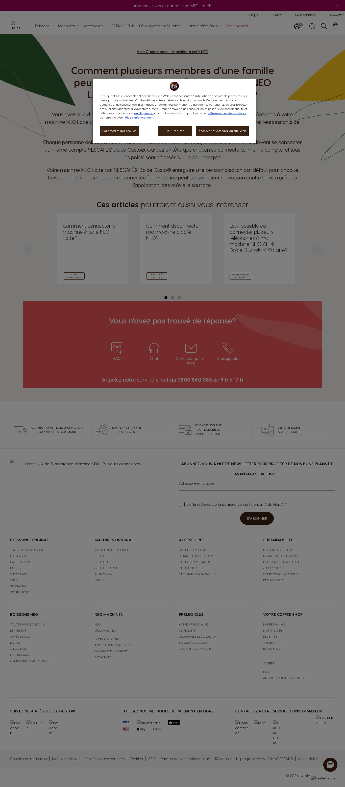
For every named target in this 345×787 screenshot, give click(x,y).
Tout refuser (175, 131)
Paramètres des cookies (119, 131)
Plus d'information (138, 117)
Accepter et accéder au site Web (222, 131)
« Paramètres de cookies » (227, 113)
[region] (174, 111)
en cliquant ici (144, 113)
